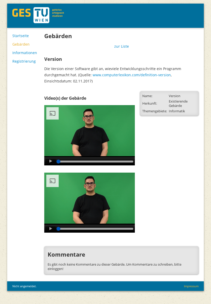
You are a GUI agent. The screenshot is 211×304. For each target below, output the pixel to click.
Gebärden (21, 44)
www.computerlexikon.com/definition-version (132, 74)
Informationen (24, 52)
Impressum (191, 286)
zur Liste (121, 46)
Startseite (20, 35)
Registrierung (24, 61)
